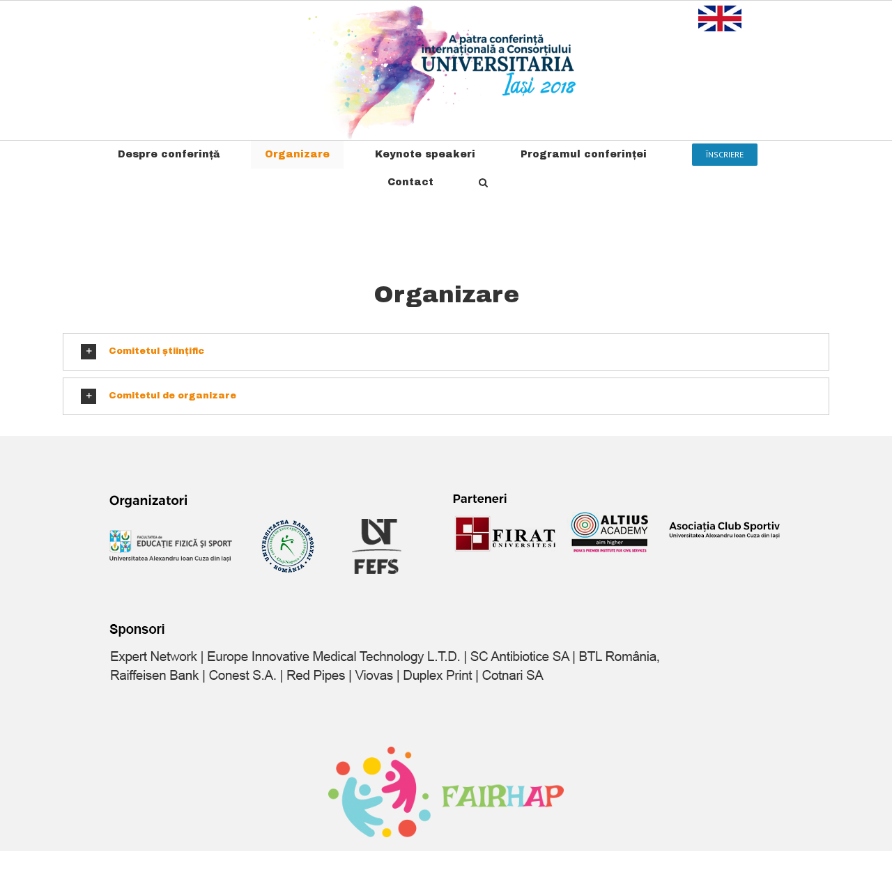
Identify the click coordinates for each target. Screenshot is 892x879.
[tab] (446, 352)
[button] (483, 182)
